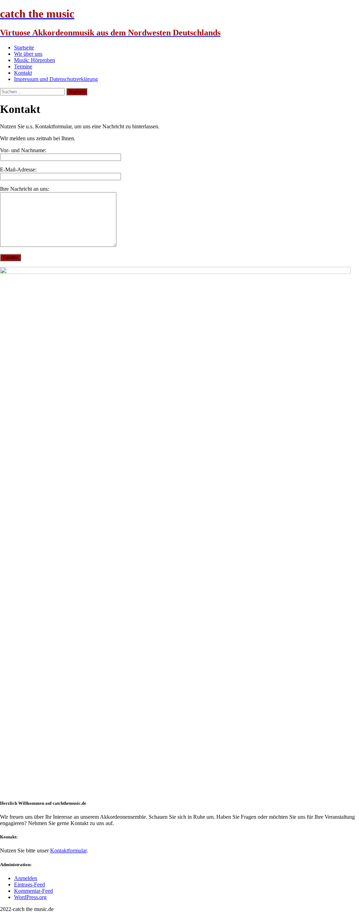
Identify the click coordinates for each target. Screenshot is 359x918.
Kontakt (23, 73)
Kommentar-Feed (33, 891)
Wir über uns (28, 54)
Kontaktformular (68, 850)
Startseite (24, 47)
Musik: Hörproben (34, 60)
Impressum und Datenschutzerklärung (56, 79)
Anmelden (25, 878)
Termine (23, 66)
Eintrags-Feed (29, 884)
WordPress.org (30, 897)
